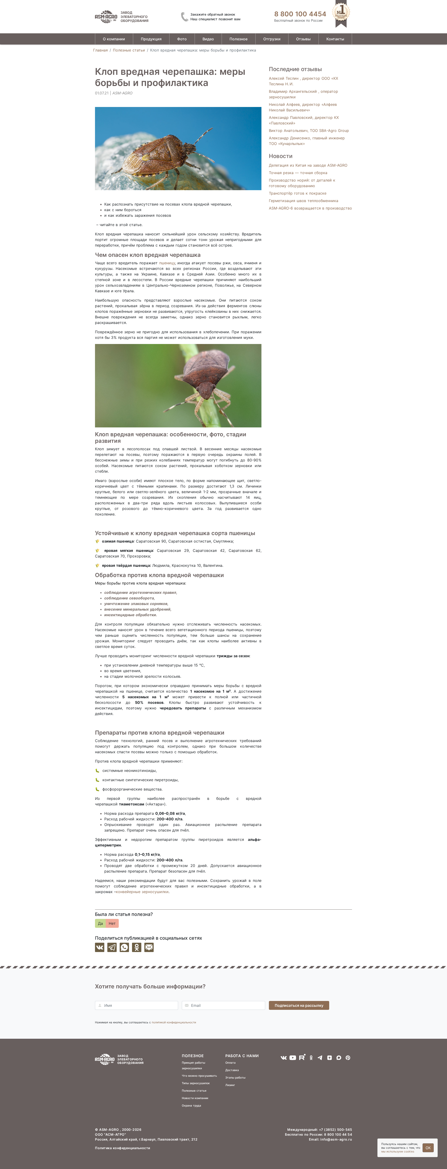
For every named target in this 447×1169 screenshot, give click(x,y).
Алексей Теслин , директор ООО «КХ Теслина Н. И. (303, 81)
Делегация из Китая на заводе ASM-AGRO (308, 165)
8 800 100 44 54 (338, 1134)
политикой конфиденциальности (174, 1022)
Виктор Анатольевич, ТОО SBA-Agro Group (309, 130)
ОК (428, 1147)
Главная (100, 50)
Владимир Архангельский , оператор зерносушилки (303, 94)
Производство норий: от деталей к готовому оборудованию (302, 183)
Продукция (151, 39)
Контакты (335, 39)
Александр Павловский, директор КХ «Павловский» (304, 120)
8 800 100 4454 (300, 14)
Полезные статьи (129, 50)
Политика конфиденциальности (122, 1148)
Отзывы (303, 39)
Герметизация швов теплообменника (303, 200)
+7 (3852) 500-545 (335, 1129)
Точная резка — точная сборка (298, 172)
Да (100, 923)
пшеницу (167, 263)
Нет (112, 923)
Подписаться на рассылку (299, 1005)
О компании (114, 39)
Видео (208, 39)
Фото (182, 39)
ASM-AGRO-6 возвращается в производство (310, 208)
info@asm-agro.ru (336, 1139)
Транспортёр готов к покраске (297, 193)
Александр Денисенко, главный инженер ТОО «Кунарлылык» (307, 141)
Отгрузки (272, 39)
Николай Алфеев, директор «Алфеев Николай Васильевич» (303, 107)
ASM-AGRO (109, 1129)
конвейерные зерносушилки (142, 891)
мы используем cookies (397, 1151)
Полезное (238, 39)
